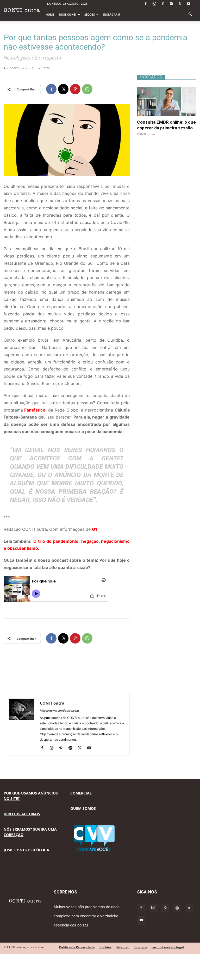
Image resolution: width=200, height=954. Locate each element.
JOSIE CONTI (67, 14)
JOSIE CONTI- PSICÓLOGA (26, 849)
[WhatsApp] (87, 89)
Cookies (105, 947)
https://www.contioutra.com (59, 710)
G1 (94, 529)
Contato (140, 947)
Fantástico (34, 410)
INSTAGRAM (111, 14)
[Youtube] (188, 3)
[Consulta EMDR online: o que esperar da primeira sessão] (166, 89)
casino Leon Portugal (168, 947)
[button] (190, 14)
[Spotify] (171, 3)
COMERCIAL (81, 793)
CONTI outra (19, 68)
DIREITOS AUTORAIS (22, 813)
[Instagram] (154, 3)
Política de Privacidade (77, 947)
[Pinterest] (163, 3)
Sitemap (122, 947)
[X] (180, 3)
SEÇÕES (89, 14)
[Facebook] (145, 3)
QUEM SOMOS (83, 808)
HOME (50, 14)
